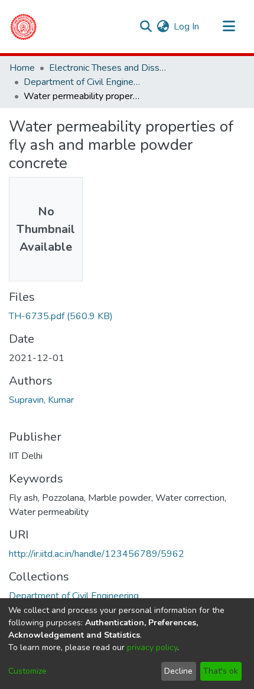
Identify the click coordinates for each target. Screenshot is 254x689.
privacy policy (152, 647)
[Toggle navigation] (228, 26)
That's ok (220, 671)
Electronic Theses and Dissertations (108, 67)
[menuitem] (162, 26)
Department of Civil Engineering (83, 82)
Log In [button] (187, 26)
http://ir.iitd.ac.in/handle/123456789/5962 (96, 553)
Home (22, 67)
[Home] (23, 26)
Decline (178, 671)
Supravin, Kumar (41, 399)
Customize (27, 671)
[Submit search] (145, 26)
